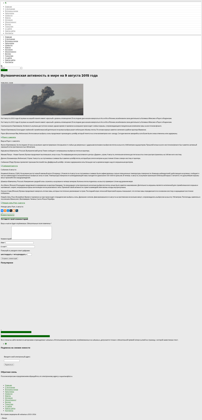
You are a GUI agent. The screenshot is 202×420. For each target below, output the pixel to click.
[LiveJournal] (17, 210)
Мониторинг (10, 22)
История (9, 20)
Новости (9, 16)
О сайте (8, 29)
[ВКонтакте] (2, 210)
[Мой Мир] (8, 210)
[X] (11, 210)
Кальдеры (9, 13)
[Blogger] (14, 210)
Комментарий (6, 239)
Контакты (9, 33)
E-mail (4, 247)
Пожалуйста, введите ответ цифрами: (15, 251)
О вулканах (10, 9)
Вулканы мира (11, 11)
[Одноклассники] (5, 210)
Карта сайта (10, 31)
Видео (8, 24)
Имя (3, 243)
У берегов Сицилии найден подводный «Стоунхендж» (25, 336)
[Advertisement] (64, 297)
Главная (8, 7)
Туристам (9, 27)
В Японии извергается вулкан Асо (16, 332)
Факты (8, 18)
